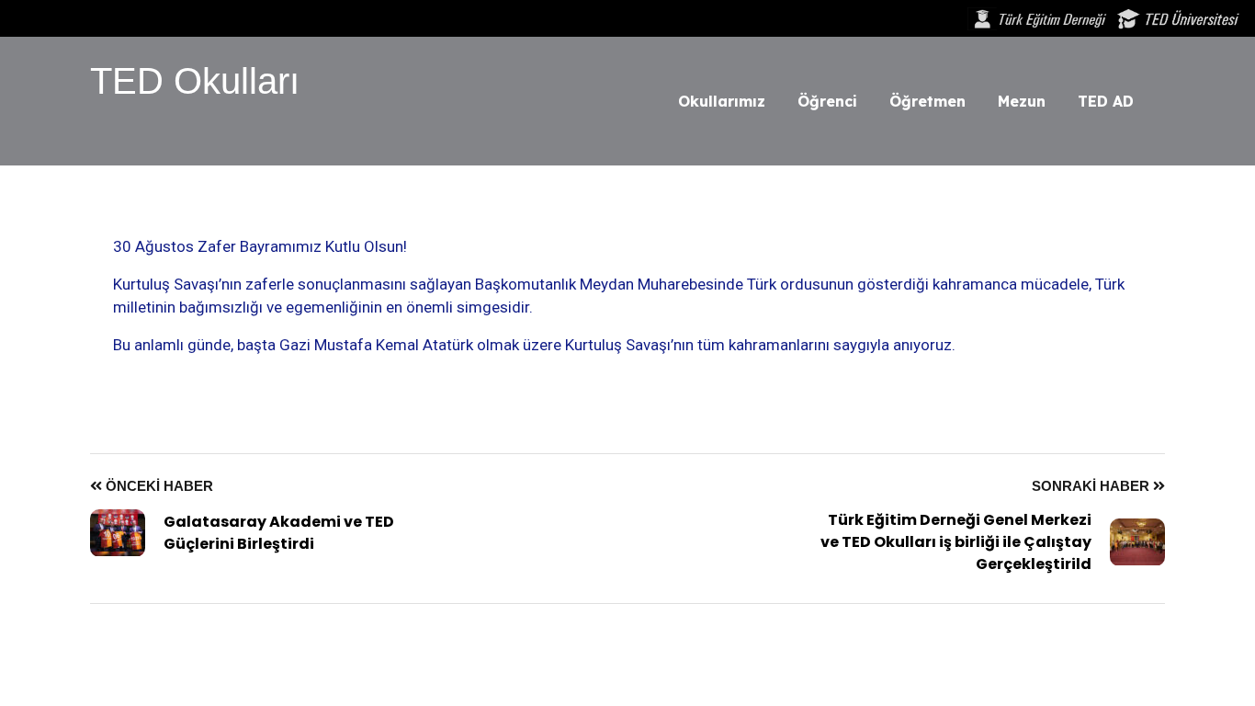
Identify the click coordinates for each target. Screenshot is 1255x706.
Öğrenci (827, 101)
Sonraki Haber (1092, 486)
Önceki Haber (157, 486)
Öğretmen (927, 101)
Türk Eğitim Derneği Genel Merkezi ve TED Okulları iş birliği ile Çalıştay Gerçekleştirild (955, 542)
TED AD (1106, 101)
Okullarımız (721, 101)
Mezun (1022, 101)
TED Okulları (195, 81)
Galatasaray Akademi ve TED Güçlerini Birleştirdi (279, 532)
